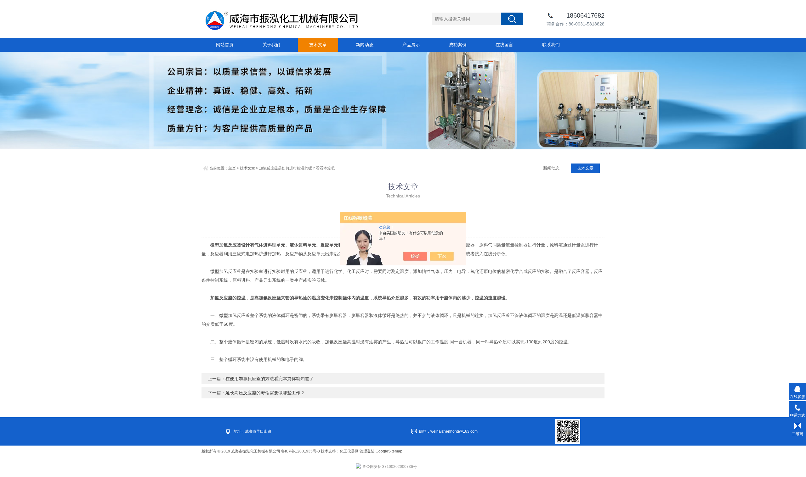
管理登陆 (367, 451)
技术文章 (318, 44)
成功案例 (458, 44)
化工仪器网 (349, 451)
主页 (232, 168)
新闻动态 (364, 44)
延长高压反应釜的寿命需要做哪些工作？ (265, 392)
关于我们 (271, 44)
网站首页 (225, 44)
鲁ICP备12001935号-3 (301, 451)
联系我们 (551, 44)
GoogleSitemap (389, 451)
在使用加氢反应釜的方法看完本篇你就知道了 (269, 378)
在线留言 (504, 44)
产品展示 (411, 44)
